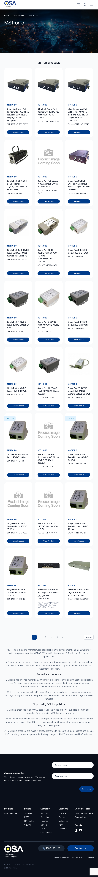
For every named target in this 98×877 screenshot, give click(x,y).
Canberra (63, 828)
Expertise (44, 821)
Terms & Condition (61, 857)
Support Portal (81, 817)
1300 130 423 (53, 848)
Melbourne (63, 821)
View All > (28, 825)
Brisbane (62, 813)
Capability (45, 817)
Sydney (62, 817)
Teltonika (28, 813)
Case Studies (46, 832)
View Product (18, 132)
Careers (44, 825)
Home (6, 15)
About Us (45, 813)
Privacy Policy (78, 857)
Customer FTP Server (84, 813)
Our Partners (19, 15)
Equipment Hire (10, 813)
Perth (61, 825)
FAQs (43, 828)
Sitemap (90, 857)
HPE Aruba (29, 821)
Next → (89, 637)
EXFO (26, 817)
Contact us (80, 848)
